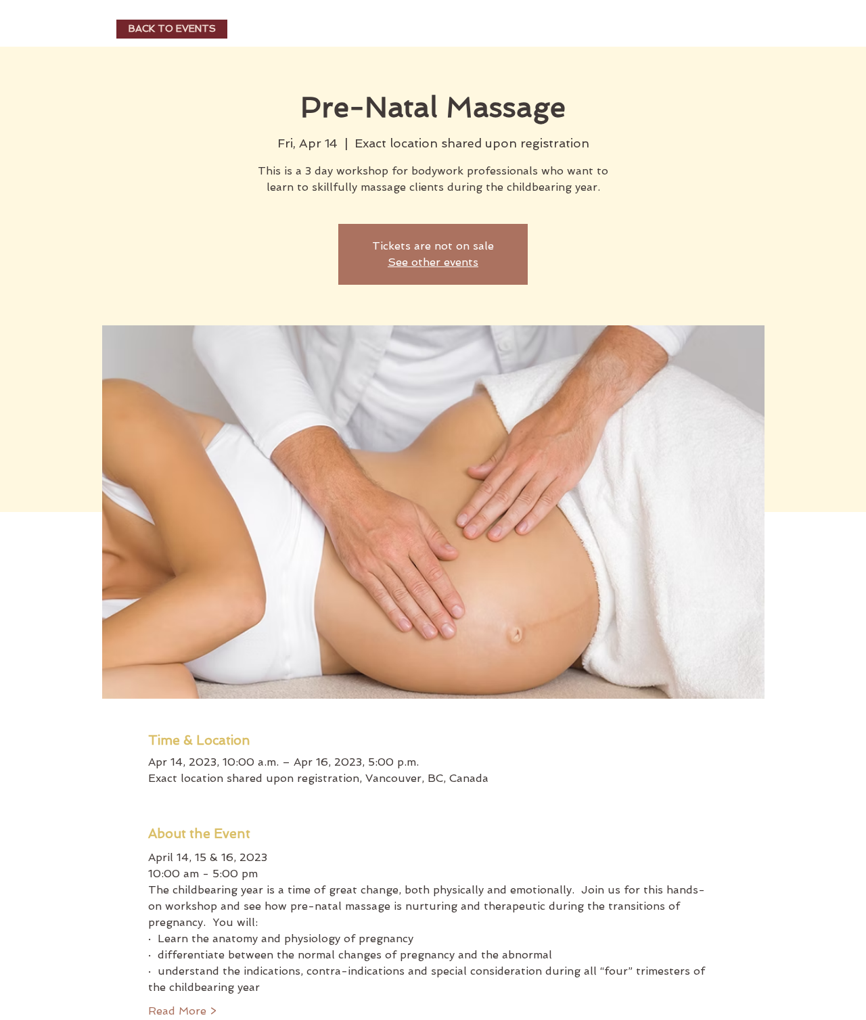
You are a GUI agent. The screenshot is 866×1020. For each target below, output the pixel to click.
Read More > (182, 1010)
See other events (433, 262)
